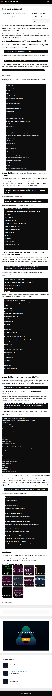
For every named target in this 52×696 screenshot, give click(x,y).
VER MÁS (26, 639)
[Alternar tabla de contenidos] (46, 21)
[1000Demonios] (2, 1)
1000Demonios (10, 2)
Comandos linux (8, 602)
